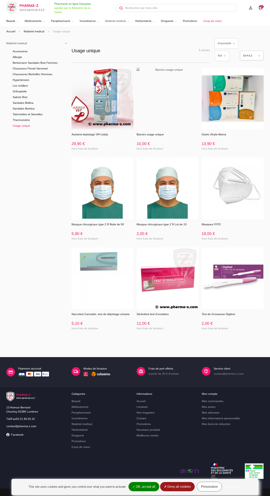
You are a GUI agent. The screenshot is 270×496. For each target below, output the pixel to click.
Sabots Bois (20, 97)
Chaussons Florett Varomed (30, 68)
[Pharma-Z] (25, 8)
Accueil (10, 31)
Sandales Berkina (24, 108)
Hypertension (21, 79)
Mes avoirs (208, 406)
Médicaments (33, 20)
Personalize (209, 486)
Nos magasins (145, 412)
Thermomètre (21, 120)
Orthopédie (20, 91)
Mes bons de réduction (216, 424)
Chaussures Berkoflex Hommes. (33, 74)
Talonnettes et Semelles (27, 114)
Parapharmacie (60, 20)
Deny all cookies (179, 486)
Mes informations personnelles (221, 418)
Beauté (10, 20)
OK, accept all (145, 486)
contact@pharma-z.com (21, 426)
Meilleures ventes (148, 435)
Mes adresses (210, 412)
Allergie (17, 57)
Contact (141, 418)
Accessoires (20, 51)
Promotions (190, 20)
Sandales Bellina (23, 102)
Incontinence (88, 20)
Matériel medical (115, 20)
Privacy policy (233, 486)
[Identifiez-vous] (247, 7)
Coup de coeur (212, 20)
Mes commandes (212, 401)
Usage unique (21, 125)
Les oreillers (20, 85)
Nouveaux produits (148, 429)
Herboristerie (143, 20)
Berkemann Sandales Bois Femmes (35, 62)
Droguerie (167, 20)
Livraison (142, 406)
